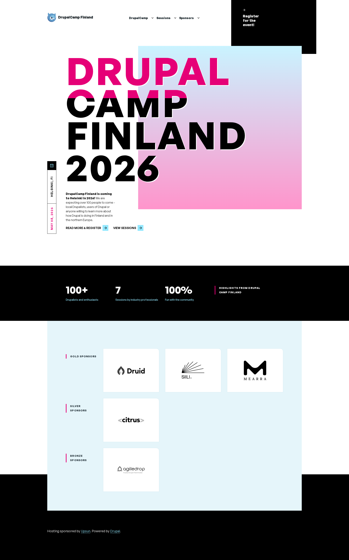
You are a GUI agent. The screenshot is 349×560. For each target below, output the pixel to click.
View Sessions (124, 228)
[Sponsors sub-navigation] (200, 18)
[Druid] (131, 370)
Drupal (115, 531)
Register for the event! (251, 20)
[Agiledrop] (131, 470)
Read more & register (83, 228)
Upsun (85, 531)
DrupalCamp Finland (75, 17)
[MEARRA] (255, 370)
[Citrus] (131, 420)
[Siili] (193, 370)
